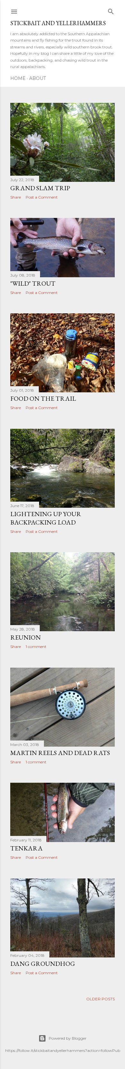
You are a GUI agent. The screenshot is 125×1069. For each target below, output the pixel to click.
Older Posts (100, 998)
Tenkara (26, 848)
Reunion (25, 637)
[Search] (111, 10)
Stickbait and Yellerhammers (58, 23)
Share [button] (15, 197)
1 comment (36, 646)
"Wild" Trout (32, 283)
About (37, 78)
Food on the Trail (43, 398)
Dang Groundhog (42, 963)
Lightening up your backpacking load (45, 518)
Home (18, 78)
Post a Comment (42, 197)
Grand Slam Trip (40, 188)
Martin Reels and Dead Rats (60, 753)
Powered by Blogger (68, 1038)
